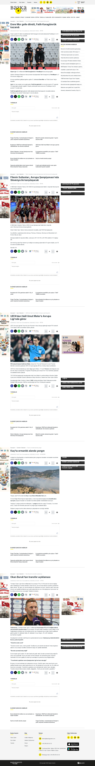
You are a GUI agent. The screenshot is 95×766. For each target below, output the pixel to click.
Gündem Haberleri (21, 447)
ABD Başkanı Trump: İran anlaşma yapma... (72, 66)
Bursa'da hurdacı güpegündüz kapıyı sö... (71, 84)
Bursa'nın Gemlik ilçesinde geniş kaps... (71, 49)
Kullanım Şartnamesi (29, 740)
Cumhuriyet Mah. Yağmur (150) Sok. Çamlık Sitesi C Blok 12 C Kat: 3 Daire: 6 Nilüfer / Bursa (52, 749)
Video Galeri (13, 2)
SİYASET (22, 17)
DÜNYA (33, 17)
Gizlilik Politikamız (29, 737)
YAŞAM (64, 17)
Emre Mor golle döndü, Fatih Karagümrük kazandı (37, 21)
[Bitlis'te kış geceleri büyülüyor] (73, 644)
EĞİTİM (37, 17)
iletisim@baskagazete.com (48, 738)
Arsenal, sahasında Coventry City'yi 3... (71, 90)
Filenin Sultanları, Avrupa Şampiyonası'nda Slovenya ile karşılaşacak (41, 174)
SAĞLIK (68, 17)
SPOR (53, 17)
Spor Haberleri (20, 21)
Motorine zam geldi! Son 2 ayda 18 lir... (70, 87)
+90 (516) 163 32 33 (47, 743)
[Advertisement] (90, 133)
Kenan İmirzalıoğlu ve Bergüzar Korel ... (71, 72)
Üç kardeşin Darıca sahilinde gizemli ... (71, 81)
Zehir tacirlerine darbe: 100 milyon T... (70, 52)
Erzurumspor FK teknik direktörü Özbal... (71, 60)
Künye (26, 743)
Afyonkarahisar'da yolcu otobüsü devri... (71, 75)
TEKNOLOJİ (42, 17)
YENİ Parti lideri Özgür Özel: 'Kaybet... (70, 78)
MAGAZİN (48, 17)
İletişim (26, 746)
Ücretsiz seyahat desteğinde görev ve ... (71, 63)
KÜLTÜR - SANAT (75, 17)
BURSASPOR (58, 17)
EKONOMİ (27, 17)
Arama (35, 2)
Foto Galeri (21, 2)
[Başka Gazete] (18, 10)
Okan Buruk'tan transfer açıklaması (70, 57)
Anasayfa (12, 21)
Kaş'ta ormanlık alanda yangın (34, 447)
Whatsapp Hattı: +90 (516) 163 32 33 (51, 754)
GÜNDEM (17, 17)
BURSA (12, 17)
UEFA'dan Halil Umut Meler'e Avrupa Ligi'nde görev (37, 313)
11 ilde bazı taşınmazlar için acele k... (70, 55)
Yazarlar (29, 2)
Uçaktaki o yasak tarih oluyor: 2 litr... (70, 69)
